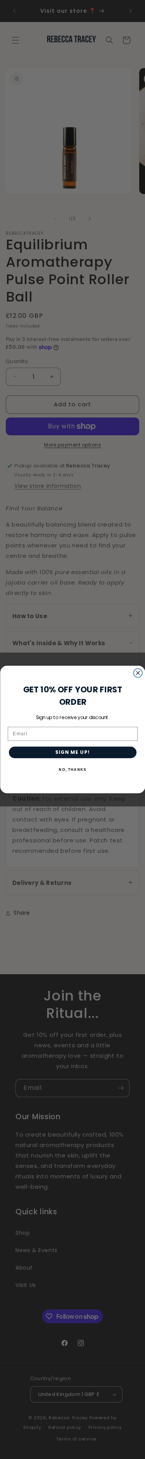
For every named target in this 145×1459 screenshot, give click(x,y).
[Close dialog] (137, 673)
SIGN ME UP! (72, 752)
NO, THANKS (72, 770)
